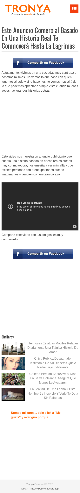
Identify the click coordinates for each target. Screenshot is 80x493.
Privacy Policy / (38, 488)
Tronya (30, 484)
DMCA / (25, 488)
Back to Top (52, 488)
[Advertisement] (40, 124)
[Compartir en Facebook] (43, 63)
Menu (74, 8)
